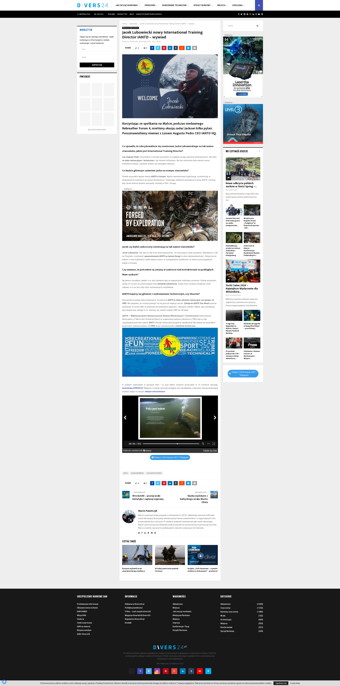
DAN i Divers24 (83, 634)
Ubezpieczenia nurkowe (87, 608)
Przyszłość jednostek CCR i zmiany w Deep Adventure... (232, 355)
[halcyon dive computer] (243, 97)
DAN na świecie (83, 626)
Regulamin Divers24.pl (134, 619)
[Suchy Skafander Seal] (170, 240)
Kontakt (128, 623)
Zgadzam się (280, 683)
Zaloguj (100, 14)
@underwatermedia (97, 129)
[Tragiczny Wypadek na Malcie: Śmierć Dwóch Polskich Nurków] (234, 315)
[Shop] (236, 14)
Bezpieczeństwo (84, 630)
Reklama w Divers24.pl (134, 604)
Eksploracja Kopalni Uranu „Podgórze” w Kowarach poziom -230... (251, 223)
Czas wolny (225, 608)
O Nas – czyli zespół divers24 (138, 611)
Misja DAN (81, 615)
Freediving (150, 5)
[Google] (174, 671)
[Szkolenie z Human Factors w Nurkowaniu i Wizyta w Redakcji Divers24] (252, 343)
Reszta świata (226, 627)
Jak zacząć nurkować (127, 5)
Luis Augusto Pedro (154, 473)
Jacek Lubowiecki (137, 473)
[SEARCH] (257, 25)
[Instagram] (157, 671)
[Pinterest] (166, 671)
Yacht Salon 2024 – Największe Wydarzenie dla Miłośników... (242, 288)
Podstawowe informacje (87, 604)
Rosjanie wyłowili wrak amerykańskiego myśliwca (133, 569)
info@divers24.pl (176, 663)
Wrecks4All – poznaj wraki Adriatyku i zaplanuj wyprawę (147, 497)
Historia (80, 619)
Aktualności (126, 28)
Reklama (111, 14)
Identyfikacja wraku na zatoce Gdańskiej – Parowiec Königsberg (233, 250)
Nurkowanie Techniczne (174, 5)
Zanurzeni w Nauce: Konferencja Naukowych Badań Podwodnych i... (252, 250)
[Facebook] (140, 671)
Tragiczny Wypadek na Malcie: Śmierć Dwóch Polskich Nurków (232, 328)
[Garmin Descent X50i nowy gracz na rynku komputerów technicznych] (234, 209)
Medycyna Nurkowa (181, 615)
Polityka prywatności (134, 608)
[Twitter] (149, 671)
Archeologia (225, 620)
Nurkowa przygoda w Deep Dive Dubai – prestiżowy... (252, 326)
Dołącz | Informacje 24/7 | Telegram (171, 457)
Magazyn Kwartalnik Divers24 (149, 14)
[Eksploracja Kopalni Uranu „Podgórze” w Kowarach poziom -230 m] (252, 209)
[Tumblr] (191, 671)
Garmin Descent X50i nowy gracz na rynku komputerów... (233, 222)
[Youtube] (200, 671)
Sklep (131, 14)
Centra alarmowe (84, 623)
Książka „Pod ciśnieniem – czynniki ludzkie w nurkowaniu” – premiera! (203, 569)
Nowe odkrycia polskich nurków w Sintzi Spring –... (241, 185)
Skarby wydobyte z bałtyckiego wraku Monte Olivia (194, 499)
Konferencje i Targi (181, 626)
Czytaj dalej (295, 683)
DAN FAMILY (82, 611)
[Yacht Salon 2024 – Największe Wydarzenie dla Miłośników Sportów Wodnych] (243, 271)
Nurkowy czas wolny (229, 612)
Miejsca (221, 5)
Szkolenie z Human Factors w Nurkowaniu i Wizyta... (252, 355)
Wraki (222, 616)
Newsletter (122, 14)
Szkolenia (237, 5)
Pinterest (85, 76)
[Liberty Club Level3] (243, 143)
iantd (126, 473)
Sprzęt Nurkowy (202, 5)
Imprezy (176, 623)
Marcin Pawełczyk (131, 42)
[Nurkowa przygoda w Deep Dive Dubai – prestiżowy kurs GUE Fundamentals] (252, 315)
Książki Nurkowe (180, 630)
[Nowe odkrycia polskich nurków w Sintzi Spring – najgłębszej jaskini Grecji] (243, 168)
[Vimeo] (208, 671)
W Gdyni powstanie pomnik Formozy (166, 569)
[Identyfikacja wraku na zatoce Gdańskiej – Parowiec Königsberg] (234, 237)
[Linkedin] (183, 671)
